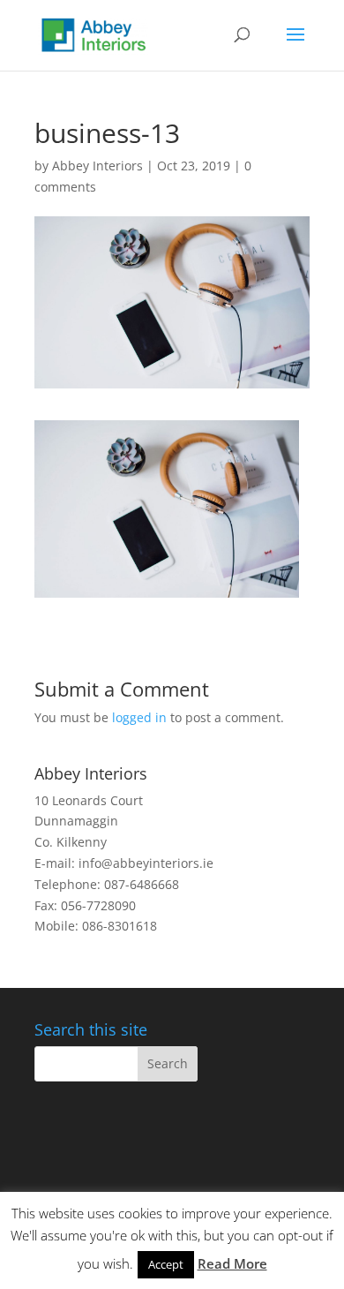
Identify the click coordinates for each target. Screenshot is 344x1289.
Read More (232, 1263)
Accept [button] (165, 1264)
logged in (139, 717)
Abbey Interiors (97, 165)
